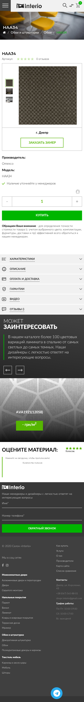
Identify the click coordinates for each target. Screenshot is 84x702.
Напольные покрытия (14, 597)
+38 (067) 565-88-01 (67, 593)
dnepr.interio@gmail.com (69, 598)
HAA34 (61, 32)
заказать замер (42, 142)
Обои (48, 32)
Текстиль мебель (11, 657)
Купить (42, 215)
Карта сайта (62, 566)
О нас (59, 556)
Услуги (59, 551)
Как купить (62, 546)
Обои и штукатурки (25, 32)
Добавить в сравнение (79, 192)
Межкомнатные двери (14, 575)
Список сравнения (66, 571)
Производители (64, 561)
